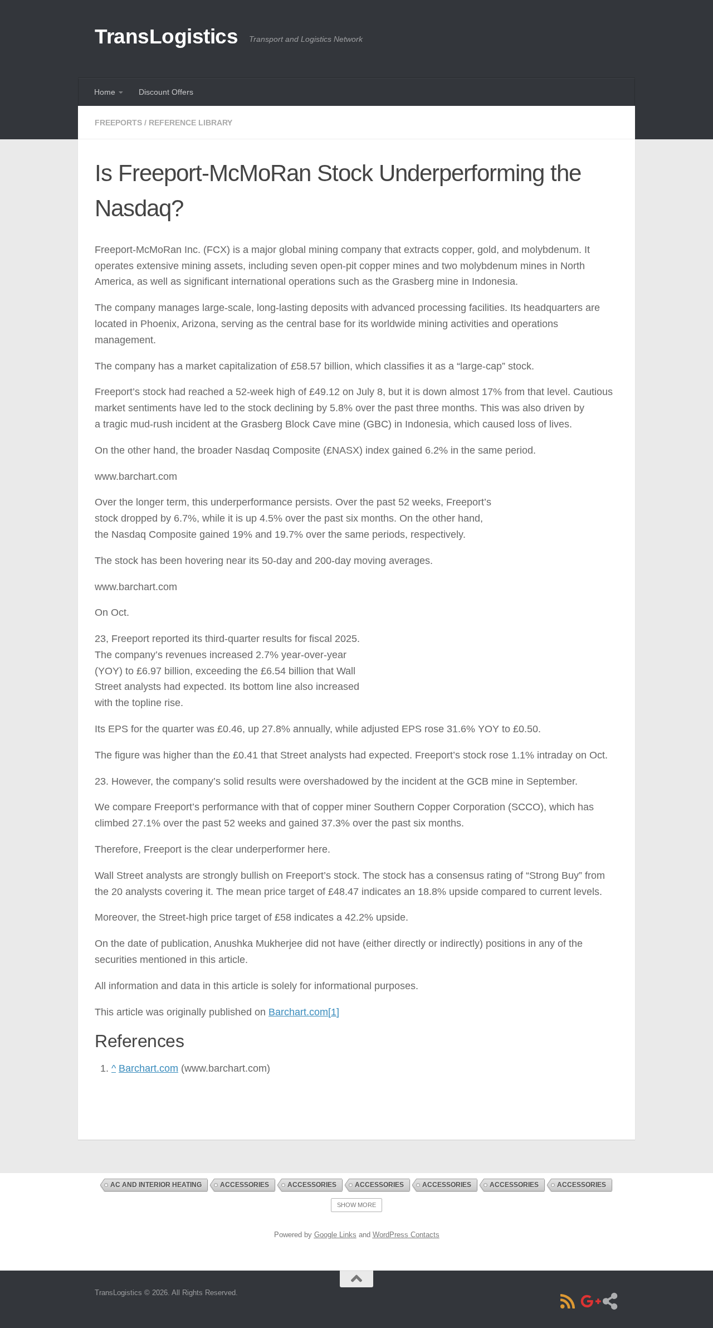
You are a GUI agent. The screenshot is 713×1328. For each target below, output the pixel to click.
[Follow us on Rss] (567, 1301)
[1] (333, 1012)
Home (104, 91)
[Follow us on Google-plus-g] (588, 1301)
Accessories (244, 1185)
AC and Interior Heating (156, 1185)
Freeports (118, 122)
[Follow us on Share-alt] (610, 1301)
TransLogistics (166, 36)
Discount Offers (166, 91)
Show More (356, 1204)
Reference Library (190, 122)
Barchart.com (298, 1012)
